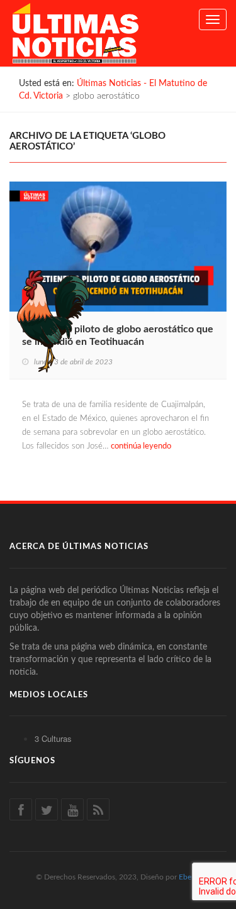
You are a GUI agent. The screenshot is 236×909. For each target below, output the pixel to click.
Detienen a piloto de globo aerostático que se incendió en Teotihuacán (117, 335)
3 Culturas (53, 738)
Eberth (190, 877)
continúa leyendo (141, 446)
